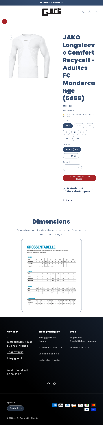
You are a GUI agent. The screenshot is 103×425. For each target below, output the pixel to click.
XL (67, 138)
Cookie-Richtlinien (48, 353)
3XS (68, 125)
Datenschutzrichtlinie (50, 347)
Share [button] (68, 200)
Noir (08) (71, 156)
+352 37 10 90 (15, 352)
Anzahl (66, 162)
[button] (6, 12)
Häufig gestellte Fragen (47, 339)
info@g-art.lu (15, 358)
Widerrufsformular (80, 347)
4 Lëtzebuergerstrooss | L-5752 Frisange (19, 341)
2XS (79, 125)
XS (90, 125)
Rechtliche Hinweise (49, 360)
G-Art (17, 418)
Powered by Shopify (29, 418)
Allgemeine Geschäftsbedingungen (83, 339)
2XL (77, 138)
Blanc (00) (72, 149)
